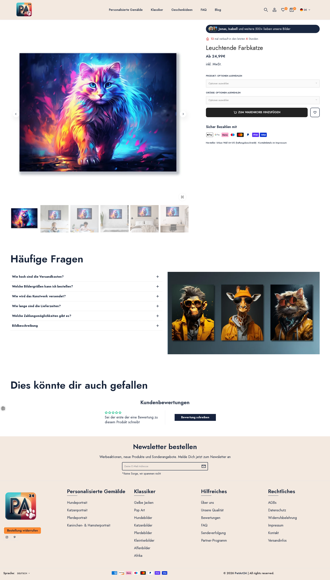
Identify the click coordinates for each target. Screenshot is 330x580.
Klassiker (157, 10)
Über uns (207, 502)
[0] (283, 10)
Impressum (275, 525)
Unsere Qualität (212, 510)
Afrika (138, 555)
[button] (305, 10)
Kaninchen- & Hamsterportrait (88, 525)
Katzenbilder (143, 525)
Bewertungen (210, 517)
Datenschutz (277, 510)
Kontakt (273, 532)
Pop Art (139, 510)
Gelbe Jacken (143, 502)
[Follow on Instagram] (6, 537)
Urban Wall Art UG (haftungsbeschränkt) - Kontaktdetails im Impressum (252, 142)
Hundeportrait (77, 502)
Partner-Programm (214, 540)
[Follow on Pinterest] (14, 537)
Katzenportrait (77, 510)
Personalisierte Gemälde (126, 10)
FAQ (204, 10)
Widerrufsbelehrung (282, 517)
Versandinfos (277, 540)
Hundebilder (143, 517)
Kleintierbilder (144, 540)
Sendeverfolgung (213, 532)
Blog (218, 10)
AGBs (272, 502)
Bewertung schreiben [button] (195, 417)
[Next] (183, 114)
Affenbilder (142, 548)
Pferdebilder (143, 532)
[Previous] (16, 114)
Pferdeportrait (77, 517)
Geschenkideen (181, 10)
